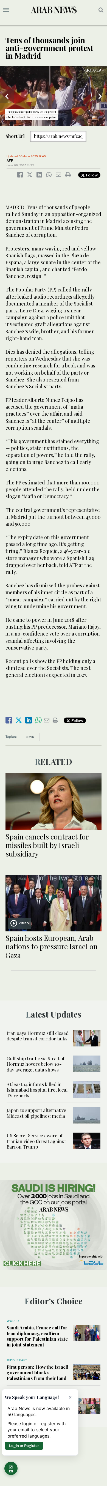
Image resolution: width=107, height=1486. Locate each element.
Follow (91, 175)
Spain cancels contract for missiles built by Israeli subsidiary (47, 845)
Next (100, 96)
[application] (53, 96)
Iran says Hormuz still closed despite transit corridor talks (38, 1035)
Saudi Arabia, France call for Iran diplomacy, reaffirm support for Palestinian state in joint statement (37, 1335)
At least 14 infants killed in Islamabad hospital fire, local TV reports (37, 1089)
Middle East (17, 1360)
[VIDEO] (53, 902)
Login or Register (24, 1445)
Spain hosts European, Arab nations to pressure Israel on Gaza (51, 946)
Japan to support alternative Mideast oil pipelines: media (36, 1113)
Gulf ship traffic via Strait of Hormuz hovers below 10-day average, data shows (35, 1064)
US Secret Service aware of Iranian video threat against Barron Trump (36, 1141)
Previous (7, 96)
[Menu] (6, 10)
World (13, 1321)
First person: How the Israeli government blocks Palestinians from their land (37, 1372)
